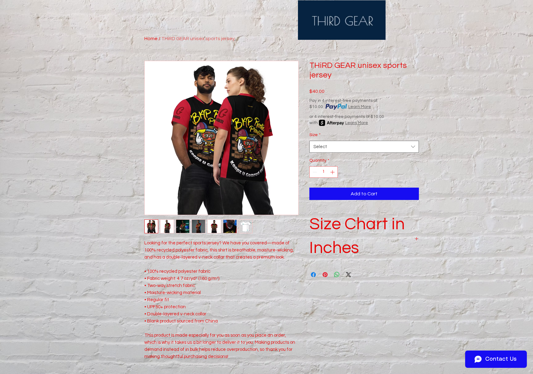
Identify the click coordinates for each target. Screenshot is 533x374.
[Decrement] (314, 172)
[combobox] (364, 147)
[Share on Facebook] (313, 274)
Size (314, 135)
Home (151, 38)
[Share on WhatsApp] (337, 274)
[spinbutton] (323, 172)
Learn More (359, 107)
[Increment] (333, 172)
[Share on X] (348, 274)
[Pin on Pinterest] (325, 274)
